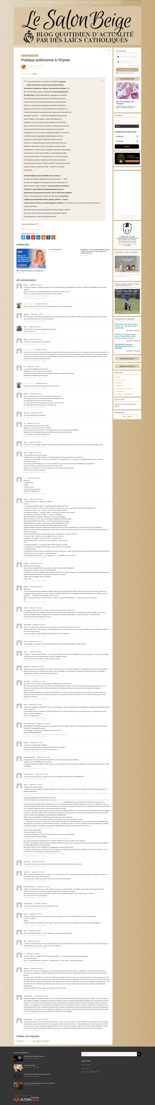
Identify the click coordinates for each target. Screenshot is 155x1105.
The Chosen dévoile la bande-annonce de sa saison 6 (39, 1083)
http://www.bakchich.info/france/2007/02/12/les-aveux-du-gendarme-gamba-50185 (47, 838)
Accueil (31, 2)
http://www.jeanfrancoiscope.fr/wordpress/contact (37, 296)
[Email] (53, 237)
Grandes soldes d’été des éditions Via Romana (37, 1074)
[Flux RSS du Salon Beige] (129, 417)
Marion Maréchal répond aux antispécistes (30, 271)
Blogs (37, 2)
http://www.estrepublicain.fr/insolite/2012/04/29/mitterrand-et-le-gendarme (44, 853)
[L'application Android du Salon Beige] (131, 417)
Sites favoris (120, 391)
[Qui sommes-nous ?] (123, 417)
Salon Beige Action (49, 2)
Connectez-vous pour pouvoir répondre (35, 298)
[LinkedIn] (38, 237)
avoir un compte (28, 1041)
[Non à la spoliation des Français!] (127, 98)
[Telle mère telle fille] (18, 1071)
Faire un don (120, 380)
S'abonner (85, 1068)
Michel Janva (32, 65)
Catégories (120, 385)
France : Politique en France (30, 55)
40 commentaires (31, 68)
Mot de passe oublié (133, 65)
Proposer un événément (127, 366)
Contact (60, 2)
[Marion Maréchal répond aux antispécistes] (31, 268)
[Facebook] (28, 237)
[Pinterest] (33, 237)
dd (24, 478)
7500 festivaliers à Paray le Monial (34, 1056)
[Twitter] (23, 237)
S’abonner (119, 383)
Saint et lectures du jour (124, 388)
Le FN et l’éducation (55, 249)
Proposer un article (97, 2)
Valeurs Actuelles (26, 74)
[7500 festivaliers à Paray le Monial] (18, 1062)
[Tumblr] (48, 237)
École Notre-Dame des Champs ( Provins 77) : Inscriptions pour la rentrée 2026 (126, 326)
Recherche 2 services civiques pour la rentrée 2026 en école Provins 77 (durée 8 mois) (125, 336)
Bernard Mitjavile (28, 349)
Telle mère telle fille (29, 1065)
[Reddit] (43, 237)
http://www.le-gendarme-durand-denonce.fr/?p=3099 (39, 828)
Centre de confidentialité (124, 394)
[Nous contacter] (125, 417)
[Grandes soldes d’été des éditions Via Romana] (18, 1080)
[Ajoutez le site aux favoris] (127, 417)
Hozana (131, 217)
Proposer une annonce (127, 358)
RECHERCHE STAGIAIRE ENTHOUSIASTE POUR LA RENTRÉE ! (124, 346)
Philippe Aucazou (28, 304)
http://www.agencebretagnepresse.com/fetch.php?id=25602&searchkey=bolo (45, 734)
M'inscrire (136, 72)
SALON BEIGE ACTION (127, 79)
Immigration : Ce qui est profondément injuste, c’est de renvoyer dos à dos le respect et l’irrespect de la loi (95, 251)
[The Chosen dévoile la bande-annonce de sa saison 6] (18, 1089)
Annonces (84, 2)
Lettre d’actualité (72, 2)
